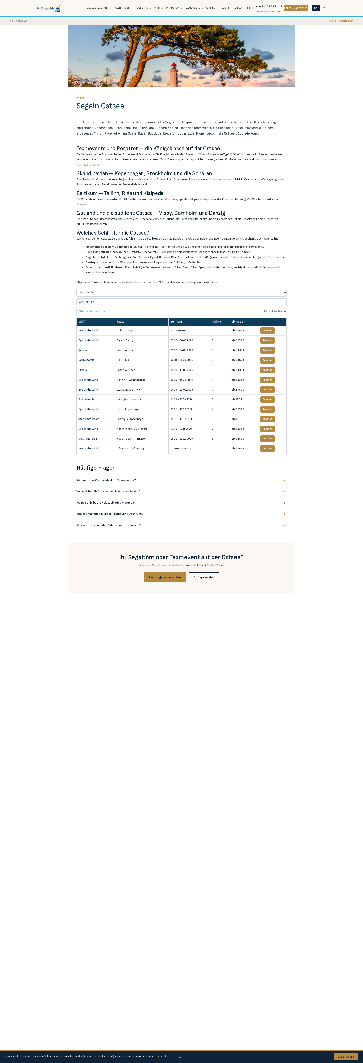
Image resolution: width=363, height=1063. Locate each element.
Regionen (225, 7)
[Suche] (249, 8)
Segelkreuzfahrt (98, 7)
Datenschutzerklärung (168, 1056)
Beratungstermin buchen (165, 577)
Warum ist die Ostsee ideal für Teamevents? (106, 480)
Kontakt (238, 7)
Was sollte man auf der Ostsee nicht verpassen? (108, 525)
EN (324, 8)
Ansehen (267, 330)
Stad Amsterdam (88, 419)
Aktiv (157, 7)
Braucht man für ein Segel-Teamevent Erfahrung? (109, 514)
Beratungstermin (296, 8)
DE (315, 8)
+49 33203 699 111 (269, 6)
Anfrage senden (204, 577)
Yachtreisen (123, 7)
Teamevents (192, 7)
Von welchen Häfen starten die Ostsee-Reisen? (108, 491)
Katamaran (172, 7)
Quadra (82, 350)
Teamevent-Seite (87, 164)
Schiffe (210, 7)
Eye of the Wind (88, 330)
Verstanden (346, 1056)
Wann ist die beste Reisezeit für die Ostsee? (106, 503)
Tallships (142, 7)
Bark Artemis (86, 360)
